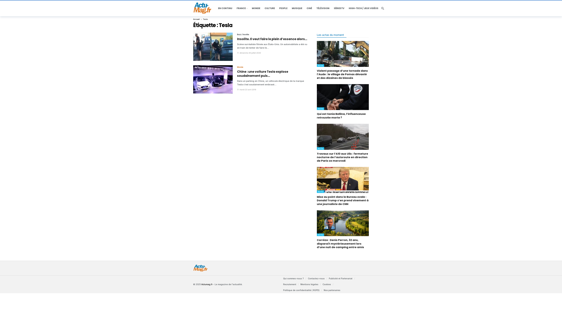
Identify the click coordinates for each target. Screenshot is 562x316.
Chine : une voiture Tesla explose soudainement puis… (262, 73)
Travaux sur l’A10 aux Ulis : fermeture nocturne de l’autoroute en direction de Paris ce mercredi (342, 157)
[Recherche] (383, 8)
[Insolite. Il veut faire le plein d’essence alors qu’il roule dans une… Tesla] (213, 47)
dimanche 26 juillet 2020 (250, 53)
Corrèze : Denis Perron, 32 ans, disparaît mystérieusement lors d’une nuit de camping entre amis (340, 243)
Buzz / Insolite (243, 34)
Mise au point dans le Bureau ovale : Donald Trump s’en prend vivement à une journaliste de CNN (343, 200)
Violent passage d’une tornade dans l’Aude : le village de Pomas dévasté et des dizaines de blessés (342, 74)
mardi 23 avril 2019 (248, 90)
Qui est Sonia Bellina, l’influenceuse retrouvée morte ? (341, 115)
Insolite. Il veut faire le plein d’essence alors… (272, 39)
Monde (240, 67)
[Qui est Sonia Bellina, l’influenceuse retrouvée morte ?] (343, 97)
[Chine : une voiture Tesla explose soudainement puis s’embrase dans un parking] (213, 79)
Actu (320, 66)
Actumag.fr (207, 284)
